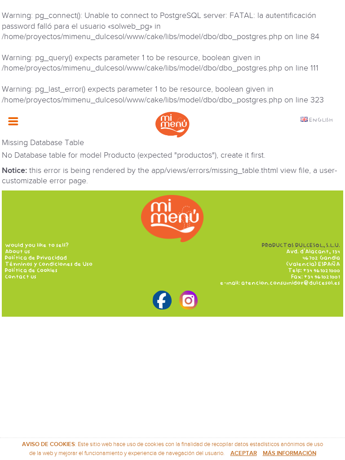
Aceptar (243, 453)
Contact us (20, 277)
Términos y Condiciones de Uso (49, 264)
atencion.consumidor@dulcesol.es (290, 283)
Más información (289, 453)
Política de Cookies (31, 270)
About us (17, 251)
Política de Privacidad (36, 258)
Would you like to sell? (37, 245)
